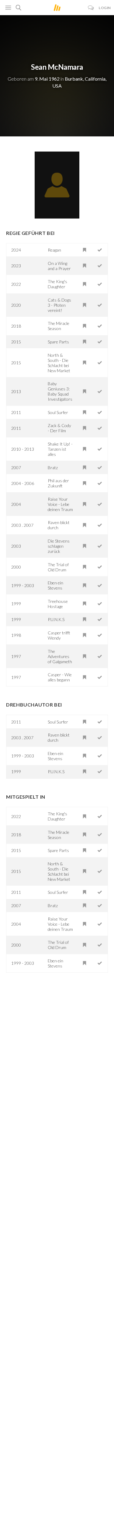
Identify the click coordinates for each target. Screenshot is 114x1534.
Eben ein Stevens (55, 585)
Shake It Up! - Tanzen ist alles (60, 449)
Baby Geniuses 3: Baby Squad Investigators (60, 391)
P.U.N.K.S (56, 619)
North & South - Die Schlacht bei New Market (59, 363)
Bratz (53, 467)
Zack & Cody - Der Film (59, 428)
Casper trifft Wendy (59, 635)
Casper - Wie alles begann (60, 677)
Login (105, 8)
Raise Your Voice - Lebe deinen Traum (60, 504)
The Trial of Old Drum (58, 567)
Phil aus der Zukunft (58, 483)
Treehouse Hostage (58, 604)
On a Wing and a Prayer (59, 266)
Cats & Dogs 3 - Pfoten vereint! (59, 305)
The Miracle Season (58, 326)
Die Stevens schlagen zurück (59, 546)
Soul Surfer (58, 412)
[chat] (91, 8)
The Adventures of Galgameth (60, 656)
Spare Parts (58, 341)
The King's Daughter (57, 284)
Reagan (54, 249)
